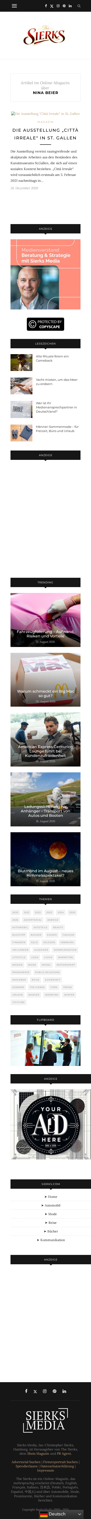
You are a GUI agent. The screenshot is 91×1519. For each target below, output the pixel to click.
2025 (72, 912)
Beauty (58, 927)
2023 (49, 912)
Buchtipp (18, 935)
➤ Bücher (51, 1231)
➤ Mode (51, 1214)
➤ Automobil (50, 1205)
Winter (69, 994)
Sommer (18, 987)
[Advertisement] (45, 519)
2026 (15, 920)
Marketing (65, 957)
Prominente (21, 972)
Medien (17, 964)
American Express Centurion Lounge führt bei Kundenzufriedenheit (45, 751)
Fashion (68, 935)
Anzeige (53, 920)
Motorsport (66, 964)
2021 (26, 912)
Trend (67, 987)
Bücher (36, 935)
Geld (34, 942)
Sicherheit (52, 979)
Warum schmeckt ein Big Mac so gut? (45, 693)
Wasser (33, 994)
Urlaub (17, 994)
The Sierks (37, 987)
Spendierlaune (27, 1466)
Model (46, 964)
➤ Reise (51, 1223)
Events (52, 935)
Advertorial (33, 920)
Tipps (54, 987)
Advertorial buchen (26, 1462)
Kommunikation (65, 949)
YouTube (18, 1002)
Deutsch (57, 1514)
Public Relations (47, 972)
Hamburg (67, 942)
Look (34, 957)
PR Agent (64, 1453)
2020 (15, 912)
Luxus (48, 957)
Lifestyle (19, 957)
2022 (38, 912)
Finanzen (18, 942)
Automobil (20, 927)
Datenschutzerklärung (57, 1466)
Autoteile (41, 927)
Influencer (20, 949)
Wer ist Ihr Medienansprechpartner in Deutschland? (56, 407)
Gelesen (49, 942)
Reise (35, 979)
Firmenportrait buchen (60, 1462)
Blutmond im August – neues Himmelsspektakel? (45, 873)
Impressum (45, 1470)
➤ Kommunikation (51, 1240)
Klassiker (41, 949)
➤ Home (50, 1197)
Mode (32, 964)
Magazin (46, 122)
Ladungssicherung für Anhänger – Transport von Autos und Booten (45, 811)
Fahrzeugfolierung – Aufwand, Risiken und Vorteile (45, 633)
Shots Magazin (38, 1453)
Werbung (52, 994)
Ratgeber (19, 979)
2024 (61, 912)
